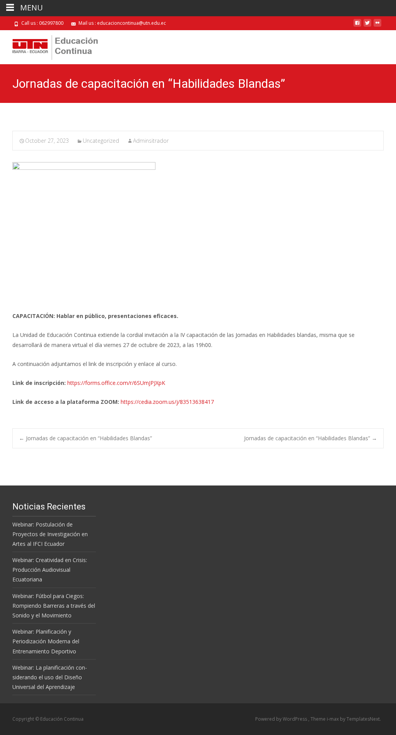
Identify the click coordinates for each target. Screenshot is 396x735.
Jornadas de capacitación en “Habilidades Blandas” (85, 438)
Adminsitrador (151, 140)
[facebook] (357, 25)
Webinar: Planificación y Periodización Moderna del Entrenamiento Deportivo (45, 641)
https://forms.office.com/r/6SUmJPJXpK (116, 382)
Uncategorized (101, 140)
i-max (333, 719)
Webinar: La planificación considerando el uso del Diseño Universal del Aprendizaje (49, 677)
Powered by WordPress (281, 719)
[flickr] (377, 25)
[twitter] (367, 25)
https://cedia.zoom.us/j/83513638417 (167, 401)
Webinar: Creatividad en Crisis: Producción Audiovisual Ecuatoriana (49, 569)
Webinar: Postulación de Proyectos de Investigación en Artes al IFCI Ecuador (50, 534)
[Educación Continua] (49, 45)
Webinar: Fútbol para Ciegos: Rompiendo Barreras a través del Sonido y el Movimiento (53, 605)
